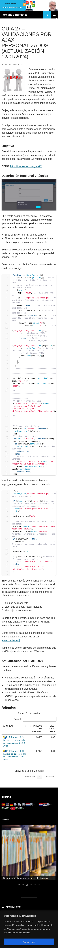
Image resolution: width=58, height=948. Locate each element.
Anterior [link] (30, 777)
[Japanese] (22, 808)
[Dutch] (28, 804)
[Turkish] (13, 808)
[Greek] (32, 804)
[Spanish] (4, 804)
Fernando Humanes (15, 14)
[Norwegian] (37, 804)
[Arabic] (4, 808)
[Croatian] (41, 804)
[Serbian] (45, 804)
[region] (29, 929)
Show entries (29, 713)
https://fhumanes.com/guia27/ (26, 166)
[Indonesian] (17, 808)
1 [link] (39, 777)
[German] (12, 804)
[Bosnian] (49, 804)
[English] (8, 804)
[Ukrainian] (8, 808)
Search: (18, 719)
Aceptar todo (29, 942)
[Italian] (24, 804)
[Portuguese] (20, 804)
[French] (16, 804)
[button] (25, 726)
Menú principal (54, 14)
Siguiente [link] (49, 777)
